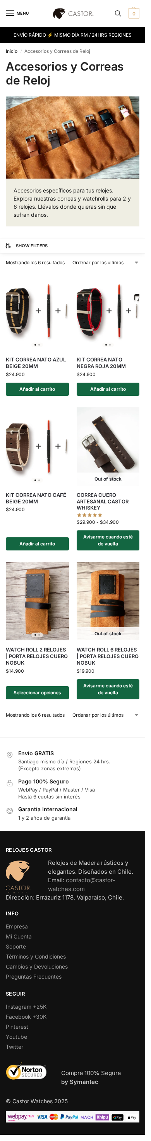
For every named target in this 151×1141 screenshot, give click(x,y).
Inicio (11, 51)
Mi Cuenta (19, 936)
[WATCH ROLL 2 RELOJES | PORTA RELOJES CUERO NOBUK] (37, 601)
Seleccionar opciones (37, 692)
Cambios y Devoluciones (37, 966)
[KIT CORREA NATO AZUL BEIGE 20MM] (37, 311)
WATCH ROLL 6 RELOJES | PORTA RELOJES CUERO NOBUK (108, 656)
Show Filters (32, 245)
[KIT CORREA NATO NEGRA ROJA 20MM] (108, 311)
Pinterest (17, 1026)
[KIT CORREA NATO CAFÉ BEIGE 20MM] (37, 446)
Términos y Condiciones (36, 956)
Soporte (16, 946)
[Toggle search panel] (118, 13)
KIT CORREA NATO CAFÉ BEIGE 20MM (36, 498)
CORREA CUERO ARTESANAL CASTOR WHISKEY (103, 501)
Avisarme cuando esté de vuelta (108, 540)
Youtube (16, 1036)
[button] (133, 13)
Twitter (14, 1046)
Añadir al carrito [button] (37, 389)
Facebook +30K (26, 1016)
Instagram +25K (26, 1006)
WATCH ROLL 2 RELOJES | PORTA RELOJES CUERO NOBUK (37, 656)
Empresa (17, 926)
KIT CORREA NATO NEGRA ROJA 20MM (101, 362)
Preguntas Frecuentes (34, 976)
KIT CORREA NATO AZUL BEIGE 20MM (36, 362)
